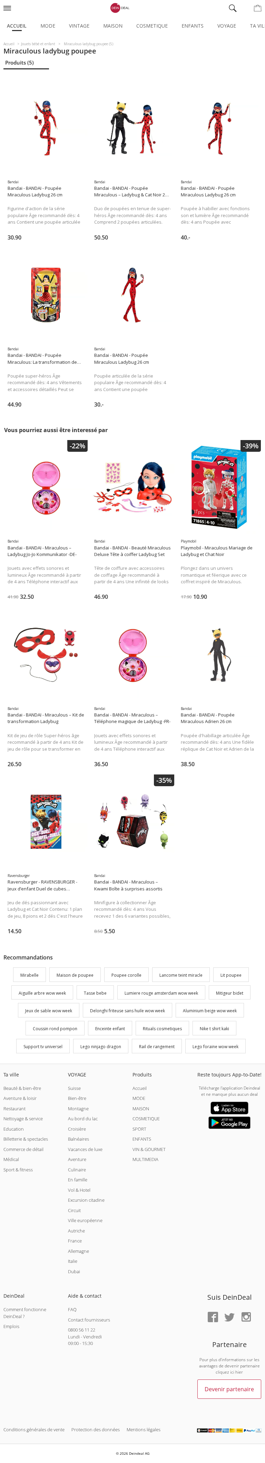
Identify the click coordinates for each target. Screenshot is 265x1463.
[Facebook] (213, 1317)
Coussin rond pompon (55, 1029)
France (75, 1241)
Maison (112, 25)
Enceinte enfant (110, 1029)
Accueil (17, 25)
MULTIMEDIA (145, 1159)
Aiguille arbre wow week (42, 993)
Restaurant (14, 1108)
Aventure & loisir (20, 1098)
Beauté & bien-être (22, 1088)
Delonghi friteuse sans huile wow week (127, 1011)
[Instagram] (246, 1317)
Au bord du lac (83, 1118)
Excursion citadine (86, 1200)
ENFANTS (141, 1139)
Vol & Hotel (79, 1190)
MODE (138, 1098)
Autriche (76, 1231)
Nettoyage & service (23, 1118)
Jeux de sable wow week (48, 1011)
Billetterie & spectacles (25, 1139)
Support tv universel (42, 1047)
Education (13, 1129)
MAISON (140, 1108)
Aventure (77, 1159)
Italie (72, 1261)
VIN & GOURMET (149, 1149)
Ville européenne (85, 1220)
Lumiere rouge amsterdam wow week (161, 993)
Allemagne (78, 1251)
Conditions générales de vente (34, 1429)
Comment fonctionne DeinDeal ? (24, 1312)
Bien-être (77, 1098)
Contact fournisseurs (89, 1320)
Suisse (74, 1088)
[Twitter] (229, 1317)
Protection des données (95, 1429)
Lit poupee (231, 975)
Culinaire (77, 1170)
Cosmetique (152, 25)
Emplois (11, 1326)
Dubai (74, 1271)
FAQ (72, 1309)
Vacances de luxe (85, 1149)
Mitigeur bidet (229, 993)
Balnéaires (78, 1139)
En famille (77, 1180)
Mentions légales (143, 1429)
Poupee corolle (126, 975)
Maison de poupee (75, 975)
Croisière (77, 1129)
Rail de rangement (157, 1047)
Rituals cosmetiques (162, 1029)
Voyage (226, 25)
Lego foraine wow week (215, 1047)
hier (239, 1372)
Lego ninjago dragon (100, 1047)
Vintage (79, 25)
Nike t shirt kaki (214, 1029)
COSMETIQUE (146, 1118)
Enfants (192, 25)
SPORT (139, 1129)
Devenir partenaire (229, 1389)
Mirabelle (29, 975)
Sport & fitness (18, 1170)
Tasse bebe (95, 993)
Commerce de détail (23, 1149)
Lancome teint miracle (181, 975)
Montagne (78, 1108)
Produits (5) (19, 62)
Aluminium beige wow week (210, 1011)
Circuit (74, 1210)
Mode (47, 25)
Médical (11, 1159)
